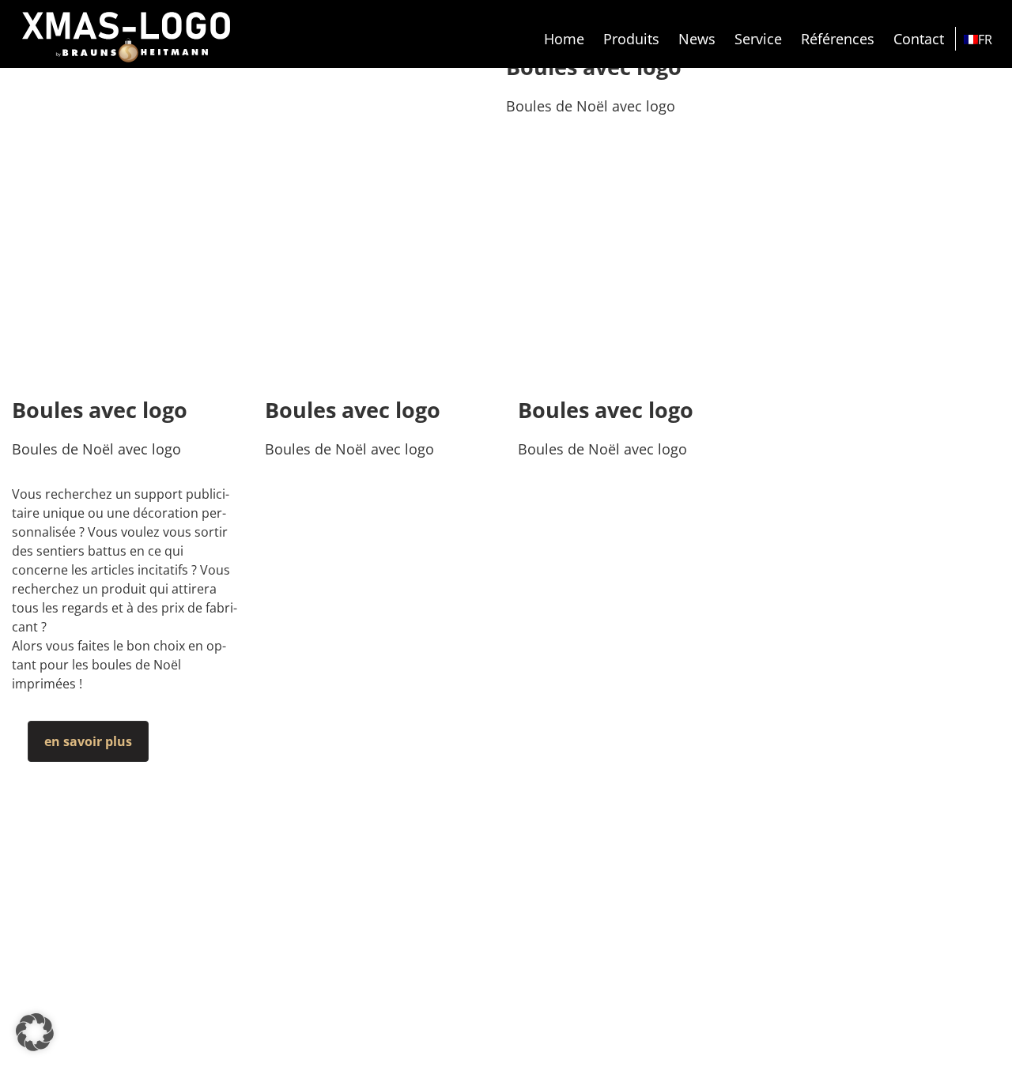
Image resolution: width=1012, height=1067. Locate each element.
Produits (631, 38)
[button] (35, 1032)
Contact (918, 38)
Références (837, 38)
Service (758, 38)
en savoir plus (88, 741)
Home (564, 38)
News (697, 38)
